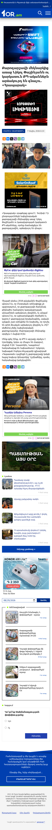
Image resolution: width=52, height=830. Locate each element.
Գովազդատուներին (41, 813)
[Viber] (15, 138)
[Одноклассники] (4, 138)
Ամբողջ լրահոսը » (26, 549)
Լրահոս (8, 476)
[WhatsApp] (19, 138)
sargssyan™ (41, 822)
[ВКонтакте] (7, 138)
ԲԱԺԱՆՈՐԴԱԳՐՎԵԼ (26, 779)
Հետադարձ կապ (9, 813)
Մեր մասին (25, 813)
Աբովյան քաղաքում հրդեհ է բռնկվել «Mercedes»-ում (25, 2)
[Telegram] (22, 138)
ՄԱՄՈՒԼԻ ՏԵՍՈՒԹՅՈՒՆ (13, 131)
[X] (11, 138)
